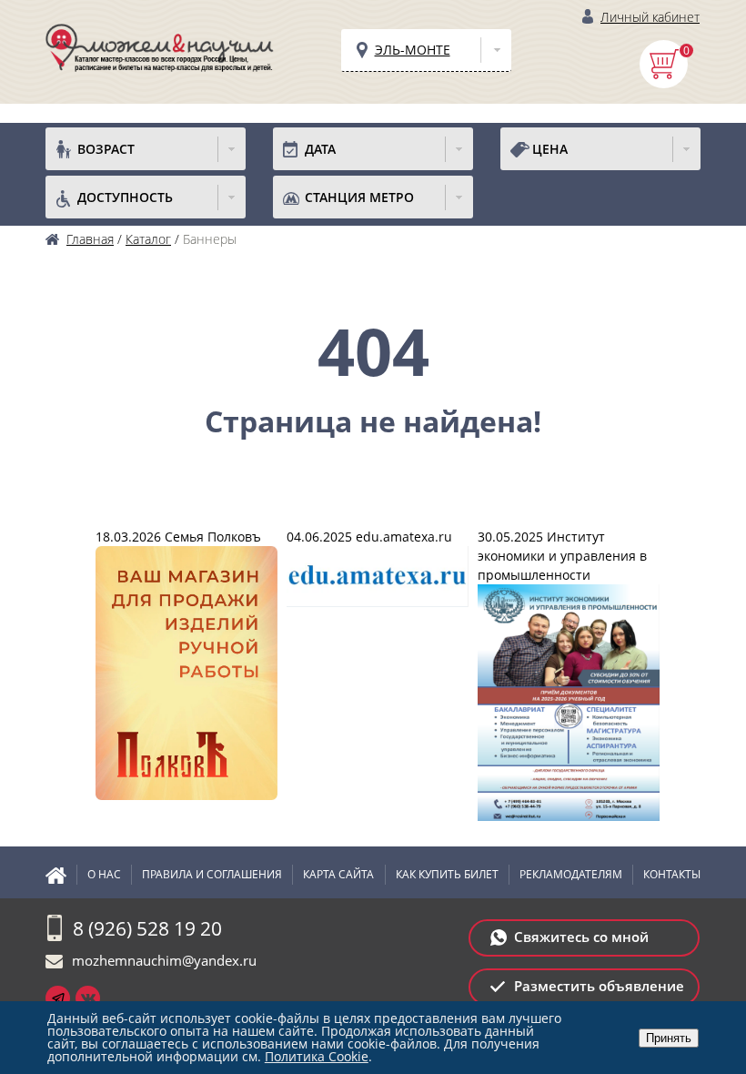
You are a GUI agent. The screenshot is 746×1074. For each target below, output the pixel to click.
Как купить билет (447, 874)
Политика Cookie (316, 1056)
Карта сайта (338, 874)
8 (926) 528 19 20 (147, 928)
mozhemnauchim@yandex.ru (164, 960)
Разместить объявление (599, 986)
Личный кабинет (650, 17)
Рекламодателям (570, 874)
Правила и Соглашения (212, 874)
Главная (60, 874)
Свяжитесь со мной (581, 936)
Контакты (672, 874)
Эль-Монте (412, 49)
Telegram (57, 998)
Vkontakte (88, 998)
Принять (668, 1038)
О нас (104, 874)
